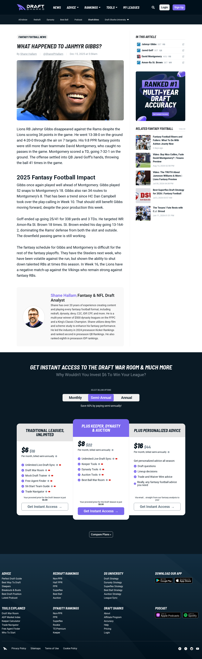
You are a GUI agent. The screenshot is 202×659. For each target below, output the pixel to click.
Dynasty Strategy (113, 582)
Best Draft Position (11, 594)
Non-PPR (57, 578)
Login (164, 7)
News (57, 7)
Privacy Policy (19, 648)
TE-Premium (59, 628)
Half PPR (57, 582)
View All (182, 129)
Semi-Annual (101, 398)
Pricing (107, 628)
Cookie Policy (70, 648)
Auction (57, 597)
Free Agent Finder (11, 628)
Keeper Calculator (11, 621)
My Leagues (131, 7)
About (107, 613)
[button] (60, 465)
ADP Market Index (11, 617)
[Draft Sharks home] (30, 7)
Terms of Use (52, 648)
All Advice (22, 19)
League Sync (110, 597)
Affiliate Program (113, 617)
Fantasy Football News (32, 37)
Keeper (56, 632)
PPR (55, 586)
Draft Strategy (111, 578)
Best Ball (64, 19)
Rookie (56, 625)
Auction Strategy (112, 594)
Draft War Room (10, 613)
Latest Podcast (9, 597)
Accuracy (109, 621)
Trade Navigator (10, 625)
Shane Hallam (28, 53)
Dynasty (50, 19)
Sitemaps (36, 648)
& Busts (17, 590)
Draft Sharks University (115, 19)
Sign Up (179, 7)
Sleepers (6, 586)
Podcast (78, 19)
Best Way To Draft (11, 582)
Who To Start (8, 632)
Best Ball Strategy (113, 590)
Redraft (37, 19)
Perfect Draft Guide (12, 578)
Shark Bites (93, 19)
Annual (126, 398)
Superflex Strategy (113, 586)
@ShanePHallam (53, 53)
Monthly (75, 398)
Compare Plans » (101, 534)
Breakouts (7, 590)
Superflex (58, 590)
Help (106, 625)
